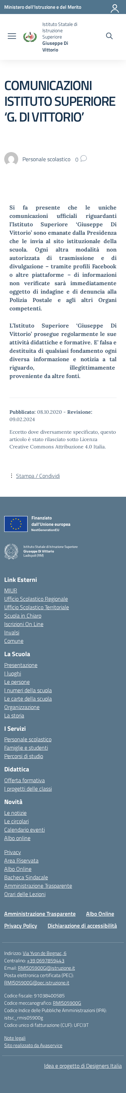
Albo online (17, 838)
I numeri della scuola (28, 690)
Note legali (15, 1038)
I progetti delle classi (28, 788)
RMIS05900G (67, 1002)
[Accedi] (115, 7)
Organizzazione (22, 707)
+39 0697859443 (45, 960)
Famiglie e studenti (26, 747)
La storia (14, 715)
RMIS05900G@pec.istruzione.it (36, 982)
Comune (13, 641)
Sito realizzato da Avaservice (33, 1045)
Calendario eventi (24, 829)
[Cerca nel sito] (109, 36)
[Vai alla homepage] (30, 37)
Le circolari (16, 821)
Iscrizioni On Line (23, 624)
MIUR (10, 590)
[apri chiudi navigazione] (12, 37)
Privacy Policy (20, 925)
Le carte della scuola (28, 698)
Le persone (17, 682)
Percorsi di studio (23, 756)
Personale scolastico (27, 739)
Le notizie (15, 813)
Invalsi (11, 632)
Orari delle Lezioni (25, 894)
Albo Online (17, 869)
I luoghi (12, 673)
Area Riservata (21, 860)
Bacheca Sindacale (26, 877)
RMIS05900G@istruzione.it (46, 967)
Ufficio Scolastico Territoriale (36, 607)
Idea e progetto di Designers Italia (83, 1065)
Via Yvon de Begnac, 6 (44, 953)
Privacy (12, 852)
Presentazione (20, 665)
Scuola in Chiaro (22, 615)
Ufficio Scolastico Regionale (36, 598)
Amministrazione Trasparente (38, 885)
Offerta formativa (24, 780)
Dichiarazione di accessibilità (82, 925)
